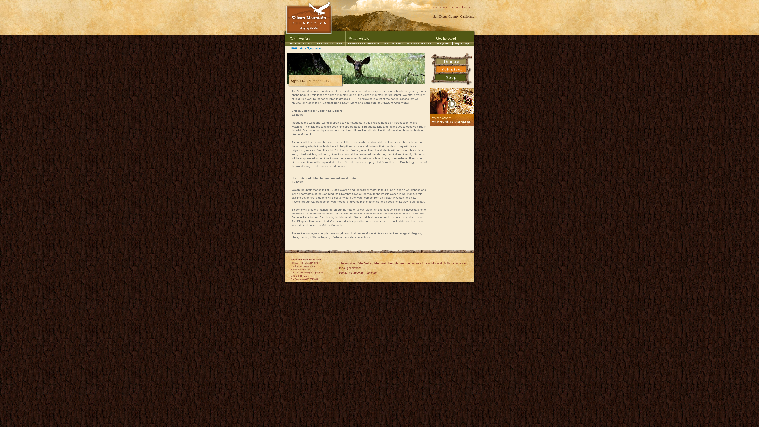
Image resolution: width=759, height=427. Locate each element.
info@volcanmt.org (306, 266)
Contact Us (446, 7)
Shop (451, 78)
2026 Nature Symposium (306, 48)
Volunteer (451, 70)
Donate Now (451, 59)
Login (458, 7)
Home (435, 7)
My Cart (468, 7)
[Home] (309, 17)
